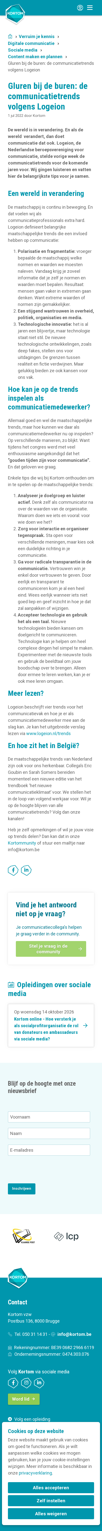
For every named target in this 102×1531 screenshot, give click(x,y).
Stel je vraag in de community (48, 948)
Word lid (20, 1399)
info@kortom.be (74, 1334)
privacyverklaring (35, 1473)
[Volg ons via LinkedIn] (39, 1383)
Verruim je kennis (36, 36)
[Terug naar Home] (15, 14)
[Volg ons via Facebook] (13, 1383)
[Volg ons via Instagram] (26, 1383)
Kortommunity (22, 843)
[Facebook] (13, 870)
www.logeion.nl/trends (48, 733)
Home (10, 36)
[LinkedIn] (26, 870)
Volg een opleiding (32, 1419)
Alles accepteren (51, 1487)
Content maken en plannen (35, 56)
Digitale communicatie (31, 43)
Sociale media (22, 50)
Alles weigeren (51, 1513)
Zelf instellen (51, 1500)
